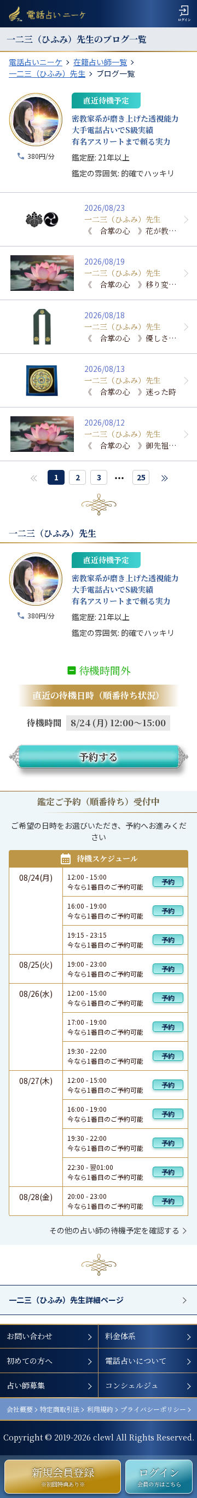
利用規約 (100, 1409)
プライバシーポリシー (153, 1409)
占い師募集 (26, 1385)
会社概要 (20, 1409)
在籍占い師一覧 (100, 61)
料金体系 (120, 1335)
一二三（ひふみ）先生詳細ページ (66, 1299)
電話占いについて (135, 1360)
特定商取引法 (59, 1409)
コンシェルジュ (132, 1385)
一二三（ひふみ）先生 (47, 73)
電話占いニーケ (35, 61)
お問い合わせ (30, 1335)
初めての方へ (30, 1360)
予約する (98, 756)
